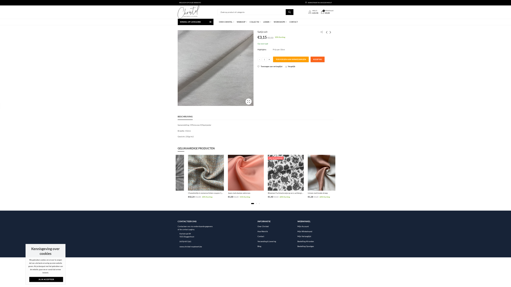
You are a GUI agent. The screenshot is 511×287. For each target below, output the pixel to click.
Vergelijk (291, 66)
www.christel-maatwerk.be (191, 246)
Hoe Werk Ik (262, 231)
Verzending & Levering (266, 241)
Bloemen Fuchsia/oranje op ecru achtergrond (276, 193)
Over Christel (263, 226)
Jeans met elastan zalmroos (229, 193)
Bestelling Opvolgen (305, 246)
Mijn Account (303, 226)
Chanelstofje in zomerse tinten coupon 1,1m (196, 193)
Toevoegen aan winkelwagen (291, 59)
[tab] (185, 116)
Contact (260, 236)
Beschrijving (185, 116)
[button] (252, 203)
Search (289, 12)
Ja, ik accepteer (46, 279)
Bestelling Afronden (305, 241)
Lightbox (249, 101)
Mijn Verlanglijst (304, 236)
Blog (259, 246)
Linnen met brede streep (307, 193)
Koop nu (317, 59)
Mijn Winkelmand (304, 231)
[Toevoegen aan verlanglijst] (211, 157)
